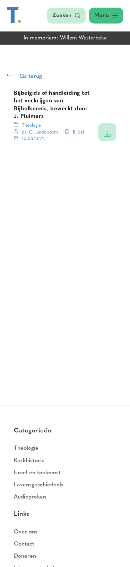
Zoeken (61, 15)
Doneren (25, 556)
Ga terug (30, 76)
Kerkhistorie (29, 461)
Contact (24, 544)
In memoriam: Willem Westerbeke (65, 38)
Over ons (25, 532)
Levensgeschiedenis (38, 485)
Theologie (31, 125)
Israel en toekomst (37, 473)
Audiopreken (30, 497)
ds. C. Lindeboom (40, 132)
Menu (101, 15)
